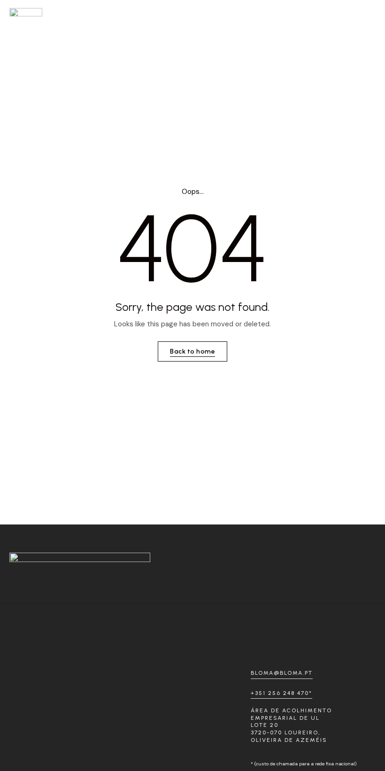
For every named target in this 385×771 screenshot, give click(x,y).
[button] (367, 12)
